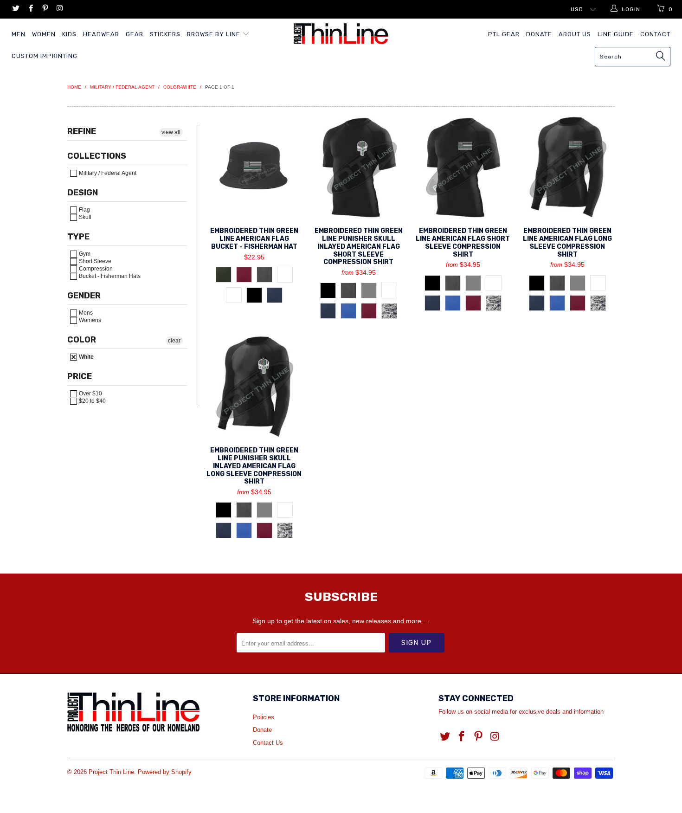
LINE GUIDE (616, 34)
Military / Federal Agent (106, 173)
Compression (95, 268)
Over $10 (89, 393)
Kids (69, 34)
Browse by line (214, 34)
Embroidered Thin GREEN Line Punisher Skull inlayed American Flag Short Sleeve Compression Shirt (358, 167)
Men (19, 34)
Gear (134, 34)
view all (170, 132)
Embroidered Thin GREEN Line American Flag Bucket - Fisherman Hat (254, 167)
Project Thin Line (111, 771)
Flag (83, 209)
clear (174, 340)
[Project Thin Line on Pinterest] (45, 9)
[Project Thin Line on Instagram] (59, 9)
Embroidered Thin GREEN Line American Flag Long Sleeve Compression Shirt (567, 167)
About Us (575, 34)
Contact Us (268, 742)
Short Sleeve (94, 261)
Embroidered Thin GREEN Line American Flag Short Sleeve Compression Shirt (462, 167)
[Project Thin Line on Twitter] (15, 9)
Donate (539, 34)
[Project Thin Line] (340, 34)
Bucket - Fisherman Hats (109, 276)
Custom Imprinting (44, 55)
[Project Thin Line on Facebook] (30, 9)
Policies (263, 717)
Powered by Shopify (165, 771)
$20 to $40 (91, 401)
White (85, 357)
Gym (83, 254)
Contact (655, 34)
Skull (84, 217)
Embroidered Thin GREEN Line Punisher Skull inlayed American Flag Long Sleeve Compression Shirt (254, 387)
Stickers (165, 34)
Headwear (101, 34)
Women (44, 34)
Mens (85, 313)
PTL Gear (504, 34)
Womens (89, 320)
